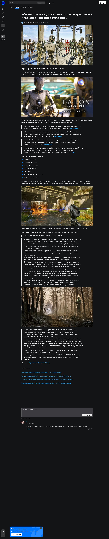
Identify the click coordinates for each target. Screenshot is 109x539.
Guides (30, 7)
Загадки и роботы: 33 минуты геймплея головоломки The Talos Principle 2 (46, 376)
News (17, 7)
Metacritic (41, 363)
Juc (26, 421)
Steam (47, 363)
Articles (23, 7)
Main (11, 7)
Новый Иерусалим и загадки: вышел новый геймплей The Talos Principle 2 (46, 383)
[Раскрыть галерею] (57, 206)
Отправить (86, 415)
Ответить (28, 429)
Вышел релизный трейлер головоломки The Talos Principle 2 (41, 372)
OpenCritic (33, 363)
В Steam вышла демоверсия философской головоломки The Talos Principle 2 (47, 380)
